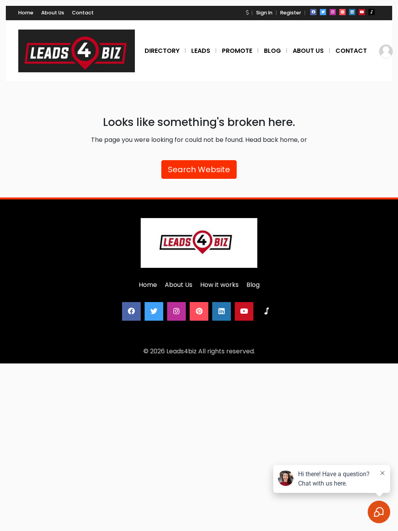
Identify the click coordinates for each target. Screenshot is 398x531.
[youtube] (362, 12)
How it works (219, 284)
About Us (52, 12)
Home (25, 12)
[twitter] (323, 12)
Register (290, 12)
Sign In (264, 12)
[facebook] (313, 12)
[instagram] (333, 12)
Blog (253, 284)
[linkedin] (352, 12)
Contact (83, 12)
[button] (247, 12)
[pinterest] (342, 12)
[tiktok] (371, 12)
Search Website (199, 169)
